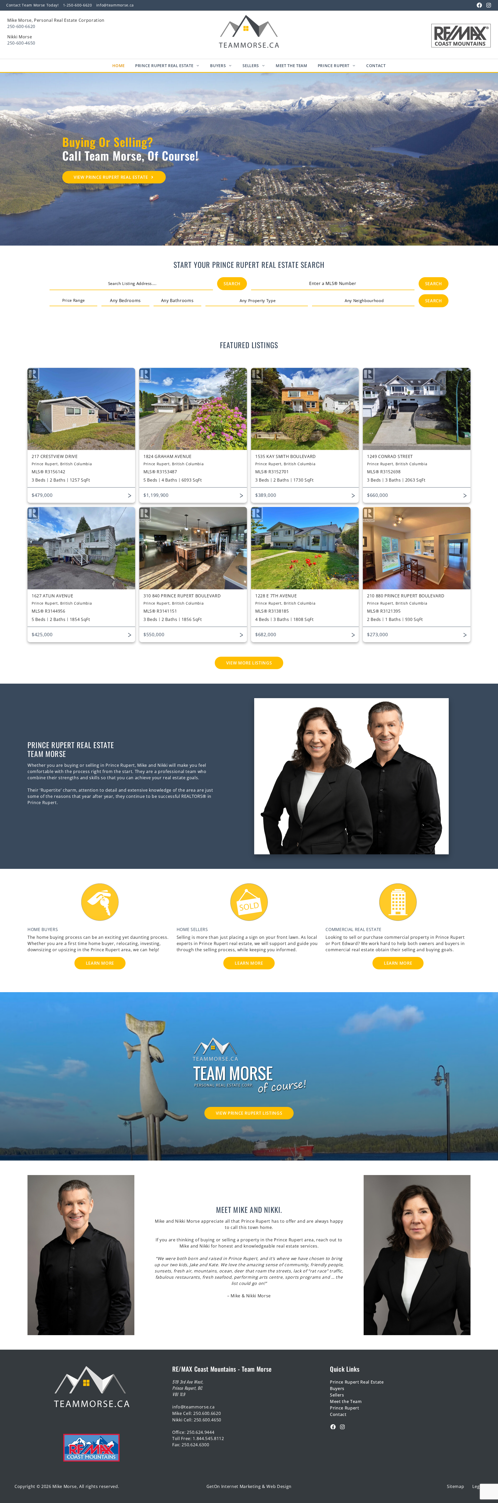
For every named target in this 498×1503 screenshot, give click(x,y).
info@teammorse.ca (115, 5)
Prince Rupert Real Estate (164, 65)
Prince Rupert (334, 65)
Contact (376, 65)
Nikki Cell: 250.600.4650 (196, 1420)
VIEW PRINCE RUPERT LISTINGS (249, 1113)
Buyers (218, 65)
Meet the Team (346, 1401)
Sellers (251, 65)
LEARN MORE (100, 963)
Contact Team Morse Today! (32, 5)
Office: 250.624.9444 (193, 1432)
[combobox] (132, 283)
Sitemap (455, 1486)
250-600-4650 (21, 43)
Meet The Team (291, 65)
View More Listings (249, 663)
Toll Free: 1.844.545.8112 (198, 1438)
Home (118, 65)
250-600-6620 (21, 26)
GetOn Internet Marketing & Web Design (249, 1486)
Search (232, 284)
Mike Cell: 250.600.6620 (196, 1413)
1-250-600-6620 (77, 5)
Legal (477, 1486)
